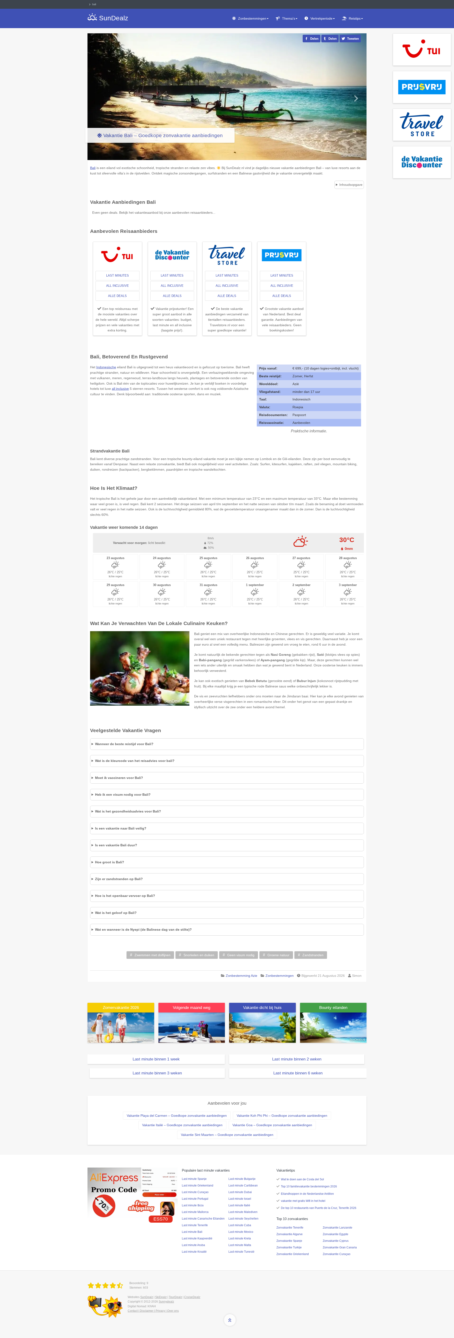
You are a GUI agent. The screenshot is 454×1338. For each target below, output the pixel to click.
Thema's (288, 18)
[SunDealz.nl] (106, 1285)
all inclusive (117, 285)
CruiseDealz (192, 1297)
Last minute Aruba (193, 1245)
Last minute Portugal (195, 1198)
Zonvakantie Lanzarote (337, 1227)
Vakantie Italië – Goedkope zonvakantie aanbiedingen (182, 1125)
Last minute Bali (192, 1232)
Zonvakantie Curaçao (336, 1254)
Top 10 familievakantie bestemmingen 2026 (309, 1186)
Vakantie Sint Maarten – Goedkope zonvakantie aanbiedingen (227, 1135)
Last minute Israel (239, 1198)
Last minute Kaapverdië (197, 1238)
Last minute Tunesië (241, 1251)
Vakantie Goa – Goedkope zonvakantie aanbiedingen (272, 1125)
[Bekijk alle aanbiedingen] (422, 49)
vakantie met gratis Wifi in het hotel (303, 1201)
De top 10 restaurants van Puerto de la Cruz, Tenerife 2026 (318, 1208)
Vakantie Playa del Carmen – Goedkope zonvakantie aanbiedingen (177, 1115)
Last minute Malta (239, 1245)
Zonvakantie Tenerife (289, 1227)
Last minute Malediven (243, 1212)
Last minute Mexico (240, 1232)
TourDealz (175, 1297)
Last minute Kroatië (194, 1251)
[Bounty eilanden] (333, 1027)
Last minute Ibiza (193, 1205)
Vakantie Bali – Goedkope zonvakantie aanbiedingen (163, 135)
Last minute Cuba (239, 1225)
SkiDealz (161, 1297)
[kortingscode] (132, 1193)
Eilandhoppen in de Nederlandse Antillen (307, 1193)
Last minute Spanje (194, 1179)
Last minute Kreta (239, 1238)
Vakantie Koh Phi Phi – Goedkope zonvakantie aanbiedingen (282, 1115)
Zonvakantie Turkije (289, 1247)
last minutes (117, 275)
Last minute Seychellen (243, 1218)
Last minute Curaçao (195, 1192)
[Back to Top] (230, 1320)
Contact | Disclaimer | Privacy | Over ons (153, 1310)
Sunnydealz (166, 1301)
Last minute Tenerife (195, 1225)
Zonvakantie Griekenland (292, 1254)
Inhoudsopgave (350, 185)
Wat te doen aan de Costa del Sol (302, 1179)
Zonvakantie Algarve (289, 1234)
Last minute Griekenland (197, 1185)
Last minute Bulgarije (242, 1179)
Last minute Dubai (240, 1192)
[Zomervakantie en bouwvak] (120, 1027)
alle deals (117, 296)
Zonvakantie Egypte (335, 1234)
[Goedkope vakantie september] (191, 1027)
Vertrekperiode (321, 18)
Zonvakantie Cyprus (336, 1240)
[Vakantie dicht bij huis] (262, 1027)
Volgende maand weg (191, 1007)
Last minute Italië (239, 1205)
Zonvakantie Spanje (289, 1240)
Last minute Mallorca (195, 1212)
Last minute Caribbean (243, 1185)
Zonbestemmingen (252, 18)
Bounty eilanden (333, 1007)
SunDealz (146, 1297)
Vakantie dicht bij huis (262, 1007)
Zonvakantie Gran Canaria (340, 1247)
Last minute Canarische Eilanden (203, 1218)
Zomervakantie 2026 (121, 1007)
